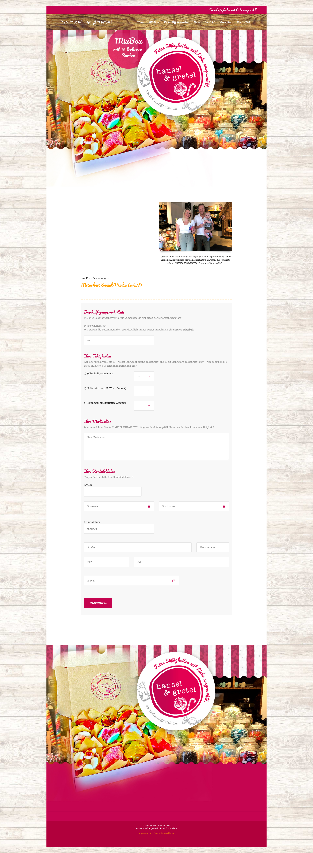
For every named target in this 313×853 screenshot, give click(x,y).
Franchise (225, 22)
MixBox (153, 22)
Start (140, 22)
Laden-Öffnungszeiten (176, 22)
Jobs (197, 22)
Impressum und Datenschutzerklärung (156, 833)
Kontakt (210, 22)
